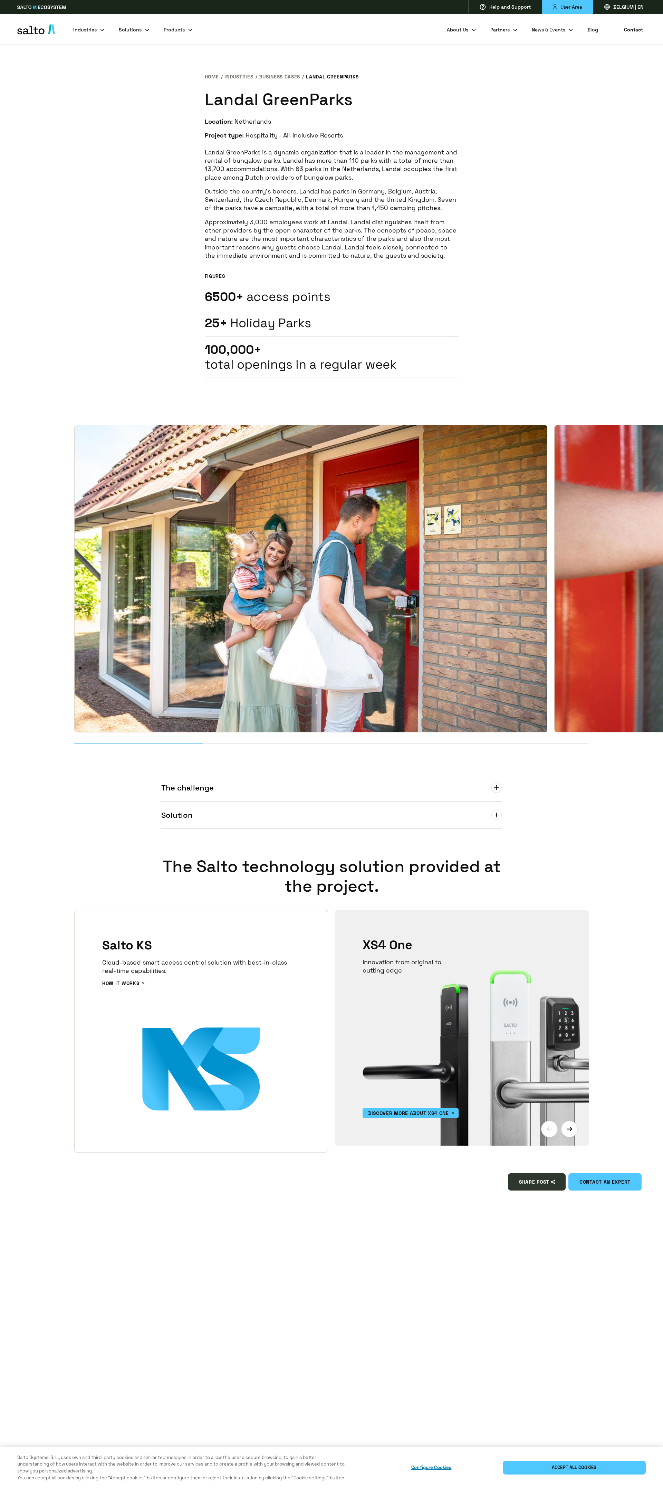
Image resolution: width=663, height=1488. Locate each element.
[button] (549, 1129)
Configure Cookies (431, 1467)
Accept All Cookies (574, 1467)
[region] (331, 1467)
